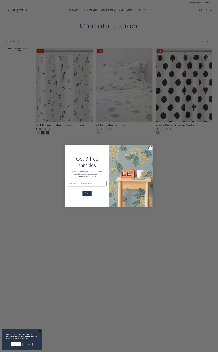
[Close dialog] (150, 148)
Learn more (25, 339)
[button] (87, 193)
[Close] (40, 331)
